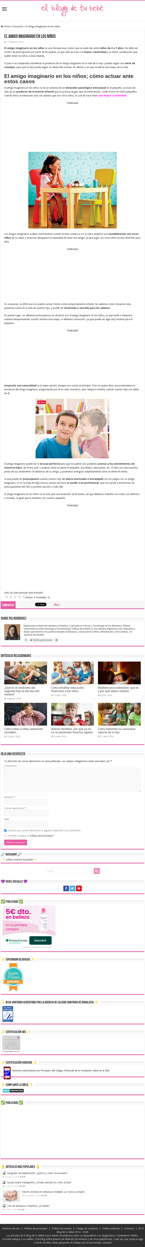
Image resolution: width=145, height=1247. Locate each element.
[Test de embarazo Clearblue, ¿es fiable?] (3, 1205)
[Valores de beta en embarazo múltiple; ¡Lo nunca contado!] (11, 1196)
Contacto (129, 1228)
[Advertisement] (72, 127)
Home (6, 26)
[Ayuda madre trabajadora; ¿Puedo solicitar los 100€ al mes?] (3, 1182)
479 (23, 1177)
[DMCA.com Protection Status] (13, 1090)
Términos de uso (11, 1228)
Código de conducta (87, 1228)
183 (45, 1195)
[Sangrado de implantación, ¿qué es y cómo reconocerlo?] (3, 1173)
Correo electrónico (15, 808)
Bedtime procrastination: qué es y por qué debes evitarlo (118, 689)
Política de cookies (61, 1228)
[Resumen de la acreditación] (7, 1013)
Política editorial (111, 1228)
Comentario (10, 765)
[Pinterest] (79, 888)
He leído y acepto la (31, 835)
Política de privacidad (41, 835)
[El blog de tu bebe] (72, 10)
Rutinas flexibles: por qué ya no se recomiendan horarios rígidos (72, 730)
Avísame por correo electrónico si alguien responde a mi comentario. (44, 830)
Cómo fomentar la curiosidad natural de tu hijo (116, 730)
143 (22, 1210)
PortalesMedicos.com (11, 1051)
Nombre (9, 797)
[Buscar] (97, 871)
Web (6, 819)
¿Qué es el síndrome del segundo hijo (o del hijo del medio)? (21, 691)
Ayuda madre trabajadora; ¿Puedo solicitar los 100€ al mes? (39, 1182)
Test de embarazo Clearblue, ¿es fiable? (28, 1206)
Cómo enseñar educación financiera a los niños (67, 689)
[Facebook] (66, 888)
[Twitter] (72, 888)
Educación (17, 26)
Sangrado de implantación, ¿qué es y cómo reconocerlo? (37, 1173)
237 (23, 1186)
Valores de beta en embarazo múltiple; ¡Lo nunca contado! (53, 1191)
